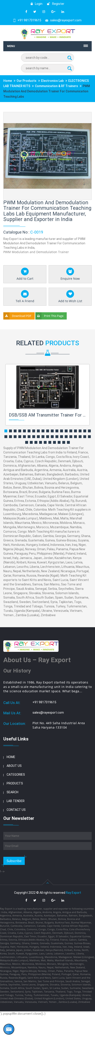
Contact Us (16, 809)
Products (15, 783)
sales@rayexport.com (66, 20)
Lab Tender (16, 801)
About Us (14, 766)
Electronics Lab (52, 80)
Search (12, 792)
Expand (83, 115)
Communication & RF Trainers (56, 86)
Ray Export (73, 892)
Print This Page (53, 316)
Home (7, 80)
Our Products (26, 80)
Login (38, 3)
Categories (16, 774)
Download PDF (21, 316)
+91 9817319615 (29, 20)
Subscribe (14, 861)
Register (57, 3)
